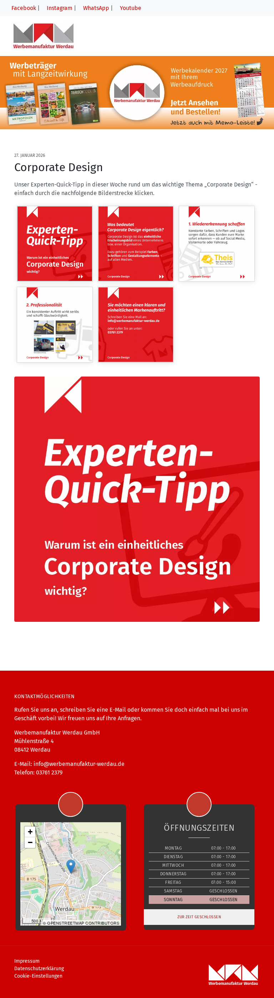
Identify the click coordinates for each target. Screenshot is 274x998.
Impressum (27, 961)
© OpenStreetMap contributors (81, 923)
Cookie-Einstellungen (38, 976)
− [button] (30, 842)
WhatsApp (95, 8)
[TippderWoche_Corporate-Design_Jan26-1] (54, 243)
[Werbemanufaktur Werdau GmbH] (43, 35)
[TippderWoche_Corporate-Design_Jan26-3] (216, 243)
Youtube (129, 8)
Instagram (58, 8)
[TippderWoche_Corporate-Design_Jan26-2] (135, 243)
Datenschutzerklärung (39, 969)
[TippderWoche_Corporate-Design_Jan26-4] (54, 324)
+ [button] (30, 831)
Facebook (23, 8)
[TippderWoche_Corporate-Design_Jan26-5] (135, 324)
